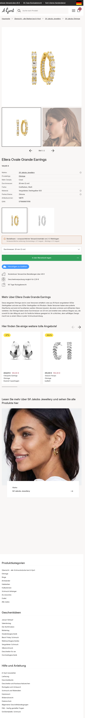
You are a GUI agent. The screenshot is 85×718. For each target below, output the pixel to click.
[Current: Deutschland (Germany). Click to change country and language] (79, 3)
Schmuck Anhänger (9, 591)
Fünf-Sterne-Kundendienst (52, 3)
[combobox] (44, 11)
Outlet (4, 598)
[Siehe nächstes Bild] (79, 327)
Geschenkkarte (7, 680)
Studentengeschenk (9, 634)
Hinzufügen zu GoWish (17, 267)
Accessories (6, 595)
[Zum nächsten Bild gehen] (53, 150)
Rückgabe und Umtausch (11, 687)
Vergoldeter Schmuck (10, 644)
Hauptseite (6, 19)
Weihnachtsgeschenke (10, 641)
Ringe (4, 577)
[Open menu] (73, 10)
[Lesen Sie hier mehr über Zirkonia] (81, 194)
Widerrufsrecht (7, 698)
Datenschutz (6, 701)
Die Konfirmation (8, 627)
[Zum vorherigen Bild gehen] (30, 150)
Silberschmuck (7, 648)
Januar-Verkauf (7, 620)
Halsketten (6, 584)
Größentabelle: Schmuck (11, 712)
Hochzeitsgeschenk (9, 655)
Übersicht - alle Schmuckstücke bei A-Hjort (18, 570)
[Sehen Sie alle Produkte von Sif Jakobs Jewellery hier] (81, 173)
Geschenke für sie (9, 651)
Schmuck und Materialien (11, 691)
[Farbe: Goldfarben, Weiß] (14, 220)
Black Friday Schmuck (10, 637)
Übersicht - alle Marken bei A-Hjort (27, 19)
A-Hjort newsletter (9, 673)
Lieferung (5, 676)
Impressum (6, 694)
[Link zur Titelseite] (8, 11)
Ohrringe (22, 176)
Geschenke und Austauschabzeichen (16, 683)
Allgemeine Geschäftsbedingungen (15, 705)
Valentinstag (6, 623)
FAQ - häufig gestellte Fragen (13, 708)
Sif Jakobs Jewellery (53, 19)
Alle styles (6, 602)
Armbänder (6, 581)
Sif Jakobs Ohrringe (72, 19)
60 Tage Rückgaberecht (29, 3)
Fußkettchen (6, 588)
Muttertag (5, 630)
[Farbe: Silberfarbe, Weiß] (41, 220)
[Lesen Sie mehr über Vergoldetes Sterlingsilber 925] (81, 191)
